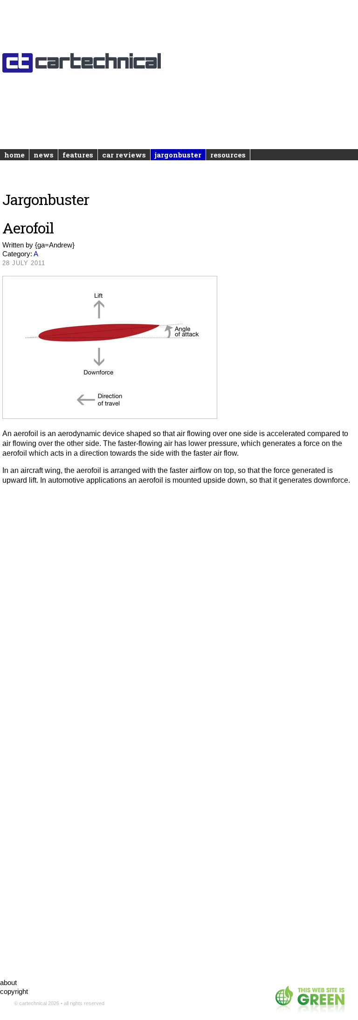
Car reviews (124, 154)
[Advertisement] (179, 65)
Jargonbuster (178, 154)
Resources (228, 154)
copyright (14, 991)
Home (14, 154)
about (8, 982)
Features (77, 154)
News (44, 154)
